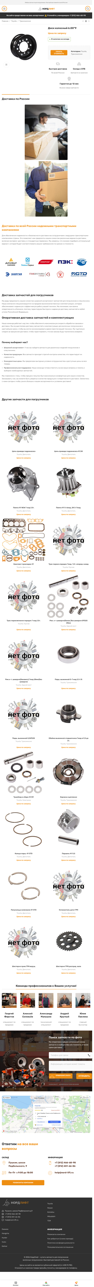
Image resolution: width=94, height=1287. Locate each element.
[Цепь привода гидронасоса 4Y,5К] (68, 427)
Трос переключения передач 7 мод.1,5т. (24, 621)
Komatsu (50, 1212)
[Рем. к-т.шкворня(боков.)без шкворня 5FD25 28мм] (68, 596)
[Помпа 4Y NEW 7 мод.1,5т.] (24, 483)
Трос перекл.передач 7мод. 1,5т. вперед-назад (68, 564)
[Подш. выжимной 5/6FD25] (24, 714)
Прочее (71, 567)
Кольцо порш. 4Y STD (23, 854)
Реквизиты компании (23, 1183)
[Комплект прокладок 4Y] (24, 540)
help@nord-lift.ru (11, 1220)
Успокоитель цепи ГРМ (68, 910)
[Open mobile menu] (4, 8)
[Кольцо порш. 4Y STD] (24, 829)
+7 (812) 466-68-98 (77, 15)
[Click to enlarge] (6, 64)
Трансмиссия (25, 21)
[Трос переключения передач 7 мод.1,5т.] (24, 596)
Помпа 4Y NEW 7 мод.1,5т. (23, 508)
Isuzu (4, 1242)
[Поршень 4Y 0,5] (68, 829)
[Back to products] (85, 21)
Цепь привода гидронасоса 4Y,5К (68, 451)
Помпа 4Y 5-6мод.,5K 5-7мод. (68, 508)
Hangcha (5, 1233)
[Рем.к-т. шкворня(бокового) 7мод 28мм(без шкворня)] (24, 655)
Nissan (50, 1208)
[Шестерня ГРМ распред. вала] (68, 942)
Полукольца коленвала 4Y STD (23, 910)
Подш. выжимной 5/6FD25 (23, 738)
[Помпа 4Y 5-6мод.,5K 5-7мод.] (68, 483)
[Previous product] (83, 21)
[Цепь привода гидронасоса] (24, 427)
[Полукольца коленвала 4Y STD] (24, 886)
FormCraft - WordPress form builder (64, 1084)
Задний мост (71, 626)
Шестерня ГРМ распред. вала (68, 966)
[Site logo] (46, 9)
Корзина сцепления (68, 797)
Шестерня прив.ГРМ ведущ (23, 966)
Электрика (26, 800)
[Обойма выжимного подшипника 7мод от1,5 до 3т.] (68, 714)
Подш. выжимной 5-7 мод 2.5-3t (68, 679)
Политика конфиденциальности (60, 1243)
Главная (5, 21)
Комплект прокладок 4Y (23, 564)
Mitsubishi (51, 1216)
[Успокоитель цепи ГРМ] (68, 886)
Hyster (4, 1238)
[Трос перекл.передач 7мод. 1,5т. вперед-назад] (68, 540)
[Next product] (88, 21)
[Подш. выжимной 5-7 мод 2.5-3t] (68, 655)
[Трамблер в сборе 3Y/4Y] (24, 773)
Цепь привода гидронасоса (23, 451)
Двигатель (27, 454)
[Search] (88, 8)
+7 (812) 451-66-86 (12, 1217)
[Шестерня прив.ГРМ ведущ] (24, 942)
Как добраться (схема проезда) (60, 1239)
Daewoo (5, 1229)
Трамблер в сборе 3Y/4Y (23, 797)
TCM (49, 1221)
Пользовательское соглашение (60, 1247)
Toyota (14, 21)
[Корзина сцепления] (68, 773)
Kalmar (4, 1246)
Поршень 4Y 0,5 (68, 854)
